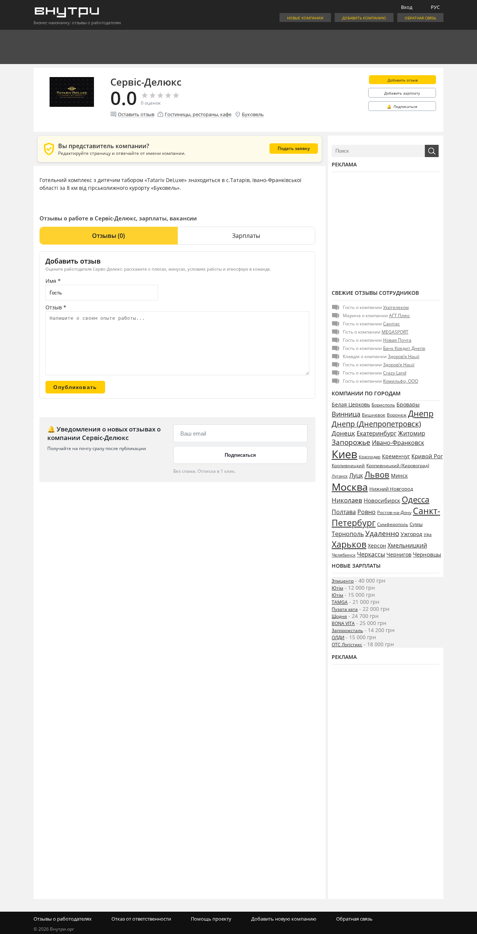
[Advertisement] (386, 230)
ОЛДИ (338, 637)
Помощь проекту (211, 918)
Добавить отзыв (403, 80)
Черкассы (371, 554)
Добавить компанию (364, 17)
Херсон (377, 545)
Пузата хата (345, 609)
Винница (346, 413)
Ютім (337, 588)
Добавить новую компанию (283, 918)
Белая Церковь (351, 404)
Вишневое (373, 415)
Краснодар (369, 456)
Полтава (344, 512)
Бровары (408, 404)
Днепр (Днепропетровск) (376, 424)
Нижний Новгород (391, 488)
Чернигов (398, 554)
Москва (350, 487)
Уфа (428, 534)
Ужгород (411, 534)
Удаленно (382, 533)
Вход (406, 7)
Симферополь (392, 524)
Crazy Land (394, 373)
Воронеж (397, 415)
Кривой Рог (427, 456)
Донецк (343, 433)
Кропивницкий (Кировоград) (397, 465)
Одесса (415, 499)
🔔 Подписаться (402, 106)
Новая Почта (397, 340)
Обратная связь (420, 17)
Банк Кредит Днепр (404, 348)
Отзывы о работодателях (63, 918)
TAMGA (340, 602)
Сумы (416, 524)
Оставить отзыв (136, 114)
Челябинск (344, 555)
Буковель (253, 114)
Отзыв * (55, 307)
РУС (435, 7)
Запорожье (351, 442)
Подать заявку (294, 148)
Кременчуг (396, 456)
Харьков (349, 544)
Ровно (366, 512)
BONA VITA (343, 623)
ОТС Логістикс (347, 644)
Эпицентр (343, 581)
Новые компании (305, 17)
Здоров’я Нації (403, 356)
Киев (344, 454)
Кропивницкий (348, 465)
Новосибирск (382, 500)
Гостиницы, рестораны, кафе (198, 114)
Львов (376, 474)
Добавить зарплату (402, 93)
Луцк (356, 475)
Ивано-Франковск (398, 443)
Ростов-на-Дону (394, 512)
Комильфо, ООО (400, 381)
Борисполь (383, 405)
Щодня (339, 616)
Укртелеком (396, 307)
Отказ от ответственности (141, 918)
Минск (399, 475)
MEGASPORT (395, 332)
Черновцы (427, 554)
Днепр (420, 413)
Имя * (53, 280)
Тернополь (348, 534)
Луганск (340, 476)
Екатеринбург (377, 433)
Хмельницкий (407, 545)
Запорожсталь (347, 630)
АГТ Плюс (399, 315)
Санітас (391, 324)
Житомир (411, 433)
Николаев (347, 500)
